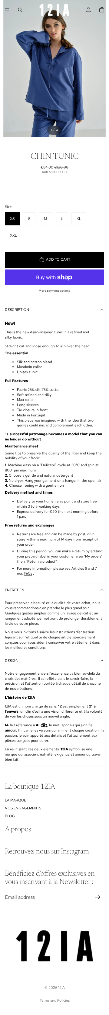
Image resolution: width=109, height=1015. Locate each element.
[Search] (20, 9)
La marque (15, 800)
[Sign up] (97, 897)
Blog (10, 816)
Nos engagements (23, 808)
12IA (61, 987)
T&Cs (28, 573)
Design (11, 660)
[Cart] (101, 9)
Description (17, 309)
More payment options (54, 291)
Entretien (14, 590)
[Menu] (7, 10)
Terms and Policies (55, 1000)
